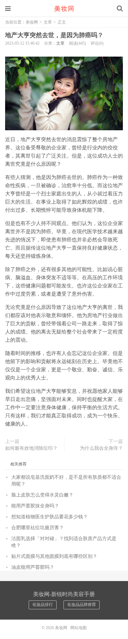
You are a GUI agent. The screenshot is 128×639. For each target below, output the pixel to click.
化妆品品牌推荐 (81, 604)
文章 (48, 22)
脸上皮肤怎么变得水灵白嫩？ (42, 494)
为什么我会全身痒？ (101, 448)
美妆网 (64, 8)
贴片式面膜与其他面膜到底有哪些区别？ (54, 556)
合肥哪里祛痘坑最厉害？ (37, 527)
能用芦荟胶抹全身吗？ (35, 505)
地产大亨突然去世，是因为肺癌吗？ (54, 35)
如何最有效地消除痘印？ (31, 448)
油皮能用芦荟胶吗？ (32, 567)
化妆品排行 (42, 604)
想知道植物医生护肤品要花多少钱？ (49, 516)
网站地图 (78, 627)
